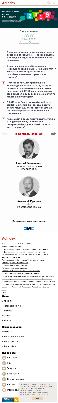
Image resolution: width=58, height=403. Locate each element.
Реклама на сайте (11, 306)
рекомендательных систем (30, 394)
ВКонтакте (13, 373)
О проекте (7, 301)
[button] (53, 134)
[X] (29, 228)
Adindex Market (10, 341)
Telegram (11, 368)
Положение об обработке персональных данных (21, 271)
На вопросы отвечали (29, 133)
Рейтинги (7, 331)
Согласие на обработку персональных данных (20, 273)
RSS (9, 363)
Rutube (11, 384)
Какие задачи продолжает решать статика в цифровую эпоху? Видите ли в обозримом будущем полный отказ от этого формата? (31, 123)
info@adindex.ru (15, 390)
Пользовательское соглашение (14, 268)
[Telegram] (32, 228)
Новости (6, 320)
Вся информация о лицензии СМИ (15, 263)
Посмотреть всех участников (29, 221)
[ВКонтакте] (25, 228)
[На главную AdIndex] (29, 238)
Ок (37, 398)
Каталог (6, 315)
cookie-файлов (39, 390)
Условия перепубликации (12, 246)
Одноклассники (15, 379)
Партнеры (7, 310)
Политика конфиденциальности (14, 265)
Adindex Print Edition (13, 336)
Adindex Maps (9, 346)
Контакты (12, 357)
